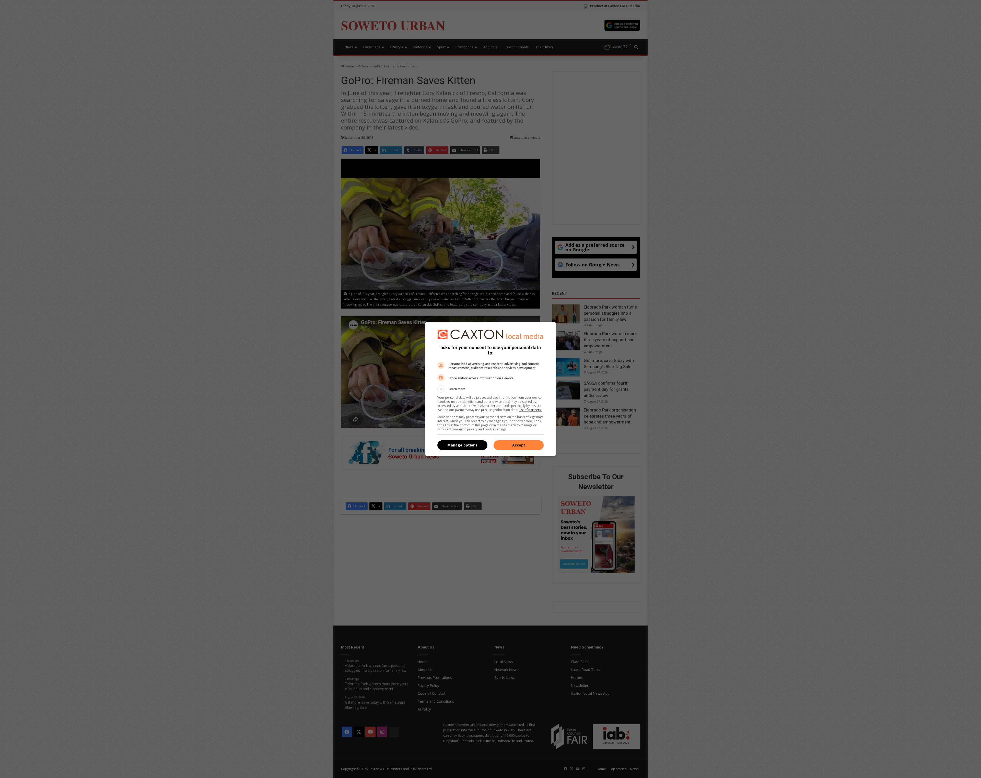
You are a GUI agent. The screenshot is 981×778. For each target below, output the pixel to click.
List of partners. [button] (530, 410)
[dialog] (490, 389)
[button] (490, 389)
